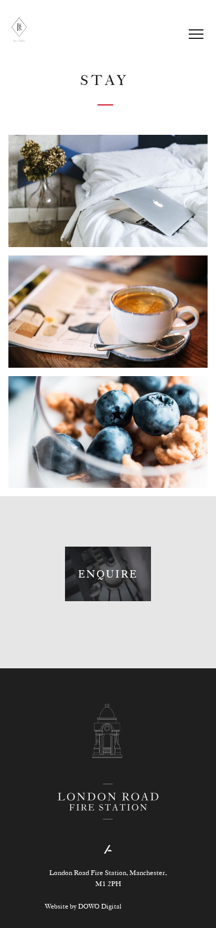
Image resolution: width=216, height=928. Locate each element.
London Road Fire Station (18, 29)
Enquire (108, 574)
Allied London (108, 850)
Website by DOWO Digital (83, 906)
